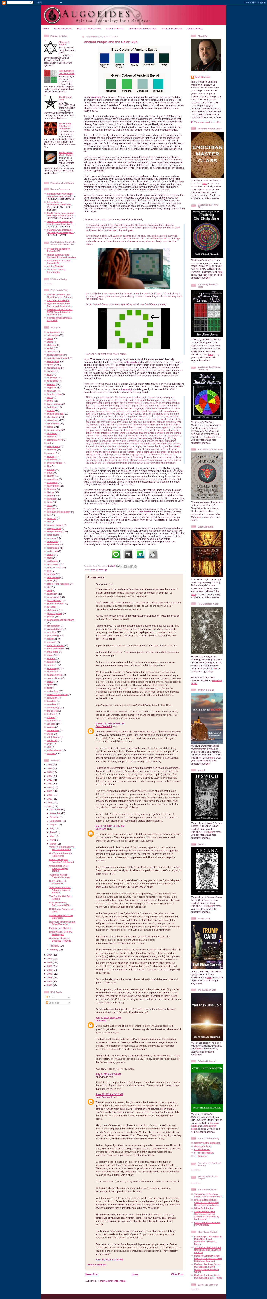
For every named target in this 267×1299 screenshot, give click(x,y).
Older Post (177, 1274)
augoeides (52, 387)
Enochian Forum (114, 28)
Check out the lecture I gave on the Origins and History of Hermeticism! (206, 1202)
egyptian (51, 436)
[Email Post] (118, 566)
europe (50, 453)
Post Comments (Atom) (113, 1280)
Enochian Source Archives (142, 28)
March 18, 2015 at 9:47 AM (110, 826)
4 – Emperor (200, 1156)
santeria (51, 658)
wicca (50, 734)
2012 (50, 962)
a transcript (125, 389)
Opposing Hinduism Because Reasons (60, 939)
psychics (51, 632)
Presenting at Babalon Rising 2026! (58, 250)
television (52, 698)
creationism (53, 423)
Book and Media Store (89, 28)
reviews (51, 642)
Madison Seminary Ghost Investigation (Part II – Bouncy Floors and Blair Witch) (207, 1268)
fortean (50, 469)
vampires (52, 720)
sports (50, 685)
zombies (51, 753)
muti (49, 558)
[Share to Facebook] (132, 566)
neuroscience (54, 567)
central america (55, 414)
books (50, 401)
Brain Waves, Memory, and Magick (60, 933)
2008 (50, 977)
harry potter (53, 486)
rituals (50, 655)
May (52, 836)
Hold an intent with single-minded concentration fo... (60, 195)
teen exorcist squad (57, 694)
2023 (50, 776)
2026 (50, 764)
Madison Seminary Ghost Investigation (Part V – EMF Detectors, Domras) (208, 1258)
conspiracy (53, 420)
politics (50, 616)
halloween (52, 482)
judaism (51, 508)
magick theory (54, 531)
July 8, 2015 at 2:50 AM (108, 1074)
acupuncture (53, 332)
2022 (50, 780)
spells (50, 681)
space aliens (53, 678)
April (52, 840)
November (55, 813)
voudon (51, 727)
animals (51, 351)
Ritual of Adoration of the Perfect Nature (207, 1223)
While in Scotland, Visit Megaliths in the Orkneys (60, 295)
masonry (51, 538)
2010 (50, 970)
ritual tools (52, 652)
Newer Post (91, 1274)
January (54, 949)
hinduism (51, 489)
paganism (52, 594)
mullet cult (52, 551)
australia (51, 391)
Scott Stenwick (104, 726)
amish (50, 348)
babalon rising (54, 394)
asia (49, 374)
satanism (52, 662)
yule (49, 747)
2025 (50, 768)
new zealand (53, 577)
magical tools (54, 528)
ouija (49, 590)
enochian (51, 449)
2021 (50, 783)
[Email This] (122, 566)
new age (51, 574)
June (52, 832)
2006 (50, 985)
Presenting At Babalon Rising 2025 (58, 261)
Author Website (195, 28)
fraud (49, 473)
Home (46, 28)
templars (51, 701)
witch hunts (53, 737)
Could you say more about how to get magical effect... (60, 214)
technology (52, 691)
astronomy (52, 381)
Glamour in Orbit (202, 1146)
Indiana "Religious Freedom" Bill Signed (61, 860)
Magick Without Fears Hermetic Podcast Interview (61, 256)
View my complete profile (207, 122)
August (54, 825)
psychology (53, 635)
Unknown (101, 828)
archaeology (53, 368)
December (55, 809)
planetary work (54, 613)
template (51, 704)
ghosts (50, 476)
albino (50, 342)
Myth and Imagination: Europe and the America (59, 304)
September (56, 821)
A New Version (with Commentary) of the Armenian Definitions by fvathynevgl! (206, 1215)
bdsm (50, 397)
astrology (52, 377)
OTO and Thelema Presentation (56, 270)
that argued (145, 511)
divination (52, 433)
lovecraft (51, 518)
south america (54, 675)
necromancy (53, 564)
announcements (55, 355)
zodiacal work (54, 750)
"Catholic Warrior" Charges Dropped (59, 876)
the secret (52, 711)
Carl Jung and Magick (58, 300)
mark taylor (53, 535)
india (49, 502)
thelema (51, 714)
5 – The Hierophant (204, 1153)
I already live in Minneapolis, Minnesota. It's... (59, 204)
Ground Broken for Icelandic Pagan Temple (58, 868)
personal (51, 607)
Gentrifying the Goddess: (207, 1143)
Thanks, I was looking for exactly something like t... (60, 222)
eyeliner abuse (54, 463)
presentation (53, 626)
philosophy (52, 610)
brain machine (54, 404)
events (50, 456)
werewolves (53, 730)
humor (50, 495)
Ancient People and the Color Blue (61, 916)
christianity (53, 417)
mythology (52, 561)
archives (51, 371)
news (49, 580)
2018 (50, 795)
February (55, 946)
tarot (49, 688)
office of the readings (58, 584)
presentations (54, 629)
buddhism (52, 407)
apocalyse (52, 364)
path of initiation (55, 603)
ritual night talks (55, 645)
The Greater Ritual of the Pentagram (65, 126)
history (50, 492)
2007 (50, 981)
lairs (49, 515)
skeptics (51, 671)
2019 (50, 791)
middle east (53, 545)
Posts (51, 997)
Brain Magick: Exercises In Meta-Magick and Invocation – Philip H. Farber (208, 1240)
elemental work (55, 440)
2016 (50, 802)
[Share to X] (129, 566)
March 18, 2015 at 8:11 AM (110, 723)
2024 (50, 772)
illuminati (51, 499)
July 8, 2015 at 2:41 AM (108, 1017)
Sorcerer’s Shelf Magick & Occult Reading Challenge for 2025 (207, 1250)
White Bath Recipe (203, 1208)
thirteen (51, 717)
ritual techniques (55, 648)
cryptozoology (54, 430)
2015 (50, 806)
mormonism (53, 548)
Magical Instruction (172, 28)
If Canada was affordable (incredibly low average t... (60, 231)
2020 (50, 787)
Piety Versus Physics (60, 928)
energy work (53, 446)
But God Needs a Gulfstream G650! (59, 903)
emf (49, 443)
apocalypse (53, 361)
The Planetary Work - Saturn (66, 153)
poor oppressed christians (60, 620)
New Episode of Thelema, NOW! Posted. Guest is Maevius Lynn (60, 312)
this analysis (133, 362)
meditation (52, 541)
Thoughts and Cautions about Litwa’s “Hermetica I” (208, 1195)
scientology (53, 668)
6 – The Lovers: (202, 1149)
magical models (55, 525)
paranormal (53, 597)
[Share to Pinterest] (135, 566)
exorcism (52, 459)
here (204, 183)
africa (50, 338)
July (52, 828)
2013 (50, 958)
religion (51, 639)
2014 (50, 955)
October (54, 817)
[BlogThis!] (125, 566)
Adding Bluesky (55, 266)
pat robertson (54, 600)
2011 (50, 966)
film (49, 466)
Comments (53, 1003)
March (53, 844)
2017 (50, 799)
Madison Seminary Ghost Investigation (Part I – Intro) (208, 1276)
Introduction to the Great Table (66, 72)
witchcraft (52, 740)
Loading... (49, 283)
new (49, 571)
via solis (51, 724)
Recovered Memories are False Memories (62, 923)
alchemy (51, 345)
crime (50, 427)
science (51, 665)
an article (96, 97)
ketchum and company (59, 512)
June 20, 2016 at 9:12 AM (109, 1094)
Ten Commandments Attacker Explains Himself (60, 890)
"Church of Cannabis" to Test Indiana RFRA (61, 848)
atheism (51, 384)
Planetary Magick (64, 43)
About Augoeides (63, 28)
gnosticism (52, 479)
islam (50, 505)
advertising (53, 335)
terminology (53, 707)
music (50, 554)
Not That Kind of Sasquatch (57, 882)
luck (49, 521)
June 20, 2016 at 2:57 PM (109, 1259)
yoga (49, 743)
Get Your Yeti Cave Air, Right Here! (60, 854)
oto (48, 587)
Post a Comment (96, 1264)
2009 (50, 974)
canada (51, 410)
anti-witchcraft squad (58, 358)
